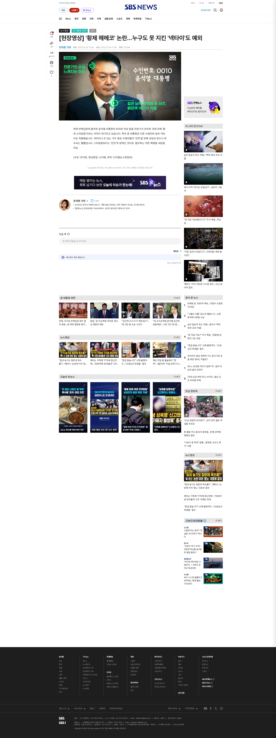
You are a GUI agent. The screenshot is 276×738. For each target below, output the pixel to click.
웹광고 (92, 708)
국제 (99, 18)
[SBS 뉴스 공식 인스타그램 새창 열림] (221, 708)
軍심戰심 (110, 661)
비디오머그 (158, 656)
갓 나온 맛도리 (159, 683)
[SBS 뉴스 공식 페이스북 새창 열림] (211, 708)
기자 (179, 675)
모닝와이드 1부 (88, 668)
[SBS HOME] (221, 3)
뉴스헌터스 (87, 664)
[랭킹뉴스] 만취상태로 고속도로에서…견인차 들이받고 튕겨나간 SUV (102, 208)
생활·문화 (108, 18)
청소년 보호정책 (179, 725)
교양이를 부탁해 (160, 668)
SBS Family (174, 708)
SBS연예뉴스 (207, 678)
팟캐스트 (205, 664)
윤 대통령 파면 (79, 30)
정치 (76, 18)
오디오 (109, 671)
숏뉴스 (180, 671)
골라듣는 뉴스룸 (112, 676)
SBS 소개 (64, 708)
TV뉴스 (148, 18)
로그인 (201, 3)
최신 (60, 661)
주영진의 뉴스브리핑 (90, 675)
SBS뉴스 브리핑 (112, 683)
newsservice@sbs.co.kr (139, 722)
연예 (128, 18)
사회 (91, 18)
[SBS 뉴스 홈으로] (141, 7)
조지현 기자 (79, 200)
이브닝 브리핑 (111, 664)
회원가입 (211, 3)
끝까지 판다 (135, 687)
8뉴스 (68, 18)
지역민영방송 (191, 708)
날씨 (179, 661)
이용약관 (102, 708)
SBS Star (206, 682)
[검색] (215, 10)
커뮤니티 (205, 668)
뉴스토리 (86, 685)
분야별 (61, 656)
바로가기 (181, 656)
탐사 (132, 690)
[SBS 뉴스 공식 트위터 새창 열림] (215, 708)
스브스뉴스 (158, 678)
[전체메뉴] (60, 18)
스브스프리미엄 (207, 656)
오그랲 (186, 528)
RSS (180, 682)
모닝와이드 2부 (88, 671)
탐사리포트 (134, 682)
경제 (84, 18)
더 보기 (176, 297)
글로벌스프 (187, 559)
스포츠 (119, 18)
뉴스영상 (64, 30)
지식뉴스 (205, 661)
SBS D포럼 (206, 686)
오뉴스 (85, 678)
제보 (179, 664)
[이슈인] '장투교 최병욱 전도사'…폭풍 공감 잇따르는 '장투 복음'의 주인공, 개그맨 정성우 (110, 205)
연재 (132, 656)
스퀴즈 (204, 671)
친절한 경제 (135, 668)
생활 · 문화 (62, 678)
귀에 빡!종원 (158, 664)
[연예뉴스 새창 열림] (203, 107)
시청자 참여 (80, 708)
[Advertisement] (120, 279)
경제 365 (134, 671)
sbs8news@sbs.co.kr (143, 718)
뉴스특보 (86, 688)
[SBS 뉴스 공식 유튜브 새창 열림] (205, 708)
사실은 (133, 661)
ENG (193, 3)
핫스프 (186, 543)
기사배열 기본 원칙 (164, 725)
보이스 (109, 680)
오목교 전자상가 (160, 687)
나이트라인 (87, 682)
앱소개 (180, 678)
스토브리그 (158, 671)
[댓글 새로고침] (68, 234)
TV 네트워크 (63, 688)
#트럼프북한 (206, 10)
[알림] (221, 10)
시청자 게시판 (183, 685)
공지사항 (181, 693)
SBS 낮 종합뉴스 (113, 687)
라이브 (180, 668)
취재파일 (137, 18)
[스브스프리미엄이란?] (205, 520)
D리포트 (133, 675)
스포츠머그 (158, 661)
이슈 (60, 692)
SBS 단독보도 (136, 664)
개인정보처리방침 (116, 708)
